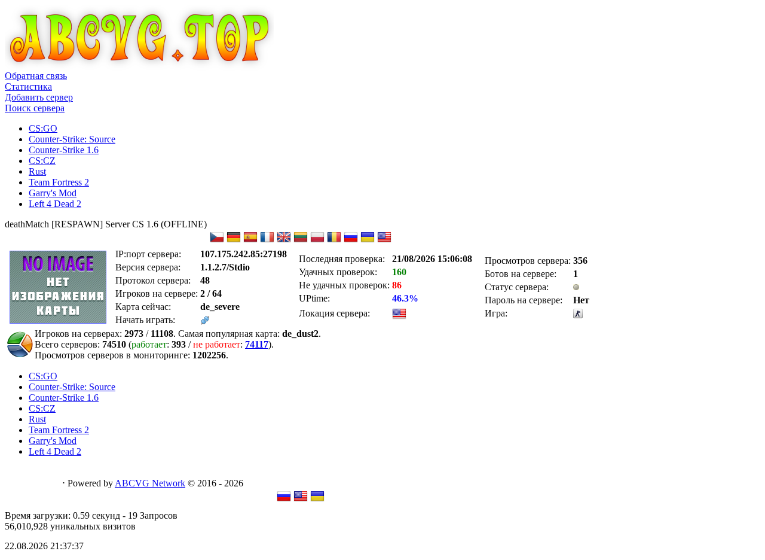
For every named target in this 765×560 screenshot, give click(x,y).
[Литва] (300, 241)
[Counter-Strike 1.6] (578, 315)
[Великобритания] (284, 241)
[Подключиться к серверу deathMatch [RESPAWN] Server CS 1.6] (205, 321)
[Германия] (234, 241)
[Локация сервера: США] (399, 317)
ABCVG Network (150, 483)
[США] (384, 241)
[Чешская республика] (217, 241)
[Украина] (367, 241)
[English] (300, 500)
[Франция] (267, 241)
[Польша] (317, 241)
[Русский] (284, 500)
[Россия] (351, 241)
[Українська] (317, 500)
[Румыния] (334, 241)
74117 (256, 344)
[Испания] (250, 241)
